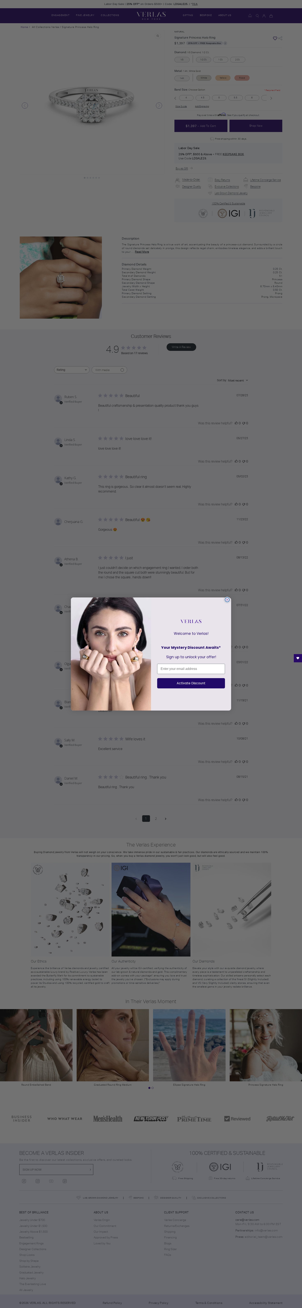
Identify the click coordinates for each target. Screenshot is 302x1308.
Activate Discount (191, 683)
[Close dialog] (227, 599)
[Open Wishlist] (298, 658)
